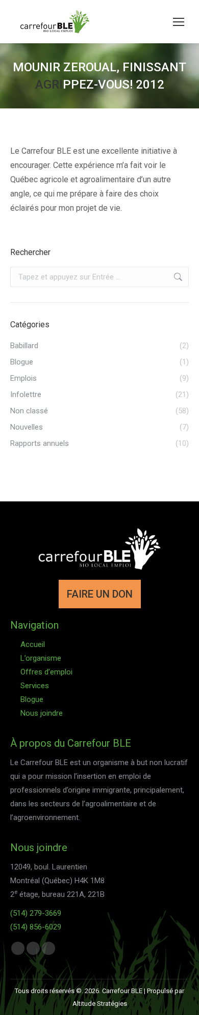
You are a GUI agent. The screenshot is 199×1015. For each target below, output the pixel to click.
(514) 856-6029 (35, 927)
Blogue (31, 699)
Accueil (32, 644)
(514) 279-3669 (35, 913)
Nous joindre (41, 713)
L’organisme (40, 658)
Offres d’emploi (46, 671)
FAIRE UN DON (100, 594)
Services (34, 685)
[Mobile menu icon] (178, 22)
